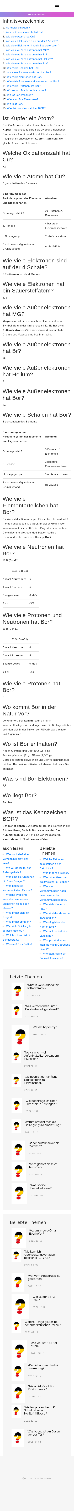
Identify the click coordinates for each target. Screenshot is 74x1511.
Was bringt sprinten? (18, 921)
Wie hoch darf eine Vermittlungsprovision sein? (16, 859)
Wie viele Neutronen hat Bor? (24, 76)
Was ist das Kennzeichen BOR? (26, 108)
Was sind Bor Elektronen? (22, 99)
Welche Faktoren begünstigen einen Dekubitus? (52, 864)
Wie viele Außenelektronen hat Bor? (27, 63)
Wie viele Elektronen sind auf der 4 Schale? (32, 41)
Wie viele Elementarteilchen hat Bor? (29, 72)
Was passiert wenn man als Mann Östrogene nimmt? (55, 945)
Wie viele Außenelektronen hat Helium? (29, 58)
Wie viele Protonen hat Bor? (24, 85)
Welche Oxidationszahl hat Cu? (25, 32)
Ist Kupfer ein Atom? (18, 27)
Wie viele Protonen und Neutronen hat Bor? (33, 81)
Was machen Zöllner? (56, 872)
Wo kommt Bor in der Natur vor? (26, 90)
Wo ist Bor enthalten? (20, 94)
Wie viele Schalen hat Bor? (23, 67)
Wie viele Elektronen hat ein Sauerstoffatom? (33, 45)
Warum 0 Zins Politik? (19, 944)
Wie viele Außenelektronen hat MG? (27, 50)
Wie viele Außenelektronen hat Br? (26, 54)
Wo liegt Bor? (15, 103)
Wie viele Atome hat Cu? (20, 36)
